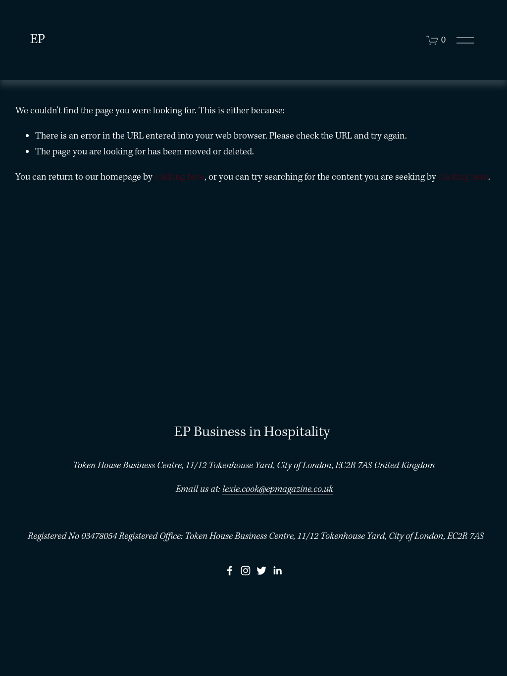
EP (37, 39)
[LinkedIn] (277, 571)
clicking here (179, 177)
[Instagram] (246, 571)
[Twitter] (261, 571)
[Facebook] (230, 571)
